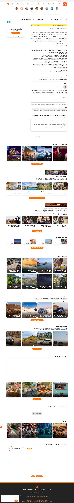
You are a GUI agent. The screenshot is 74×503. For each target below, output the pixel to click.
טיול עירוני (51, 28)
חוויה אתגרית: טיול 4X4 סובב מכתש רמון (60, 344)
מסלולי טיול (42, 490)
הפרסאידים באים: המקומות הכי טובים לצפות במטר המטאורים (45, 287)
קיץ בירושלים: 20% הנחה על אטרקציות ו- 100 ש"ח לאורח (29, 192)
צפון (42, 492)
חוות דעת (61, 120)
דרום (32, 492)
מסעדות (30, 490)
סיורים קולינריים (64, 408)
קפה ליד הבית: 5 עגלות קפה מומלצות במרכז (15, 395)
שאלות (56, 120)
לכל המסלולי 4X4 (37, 348)
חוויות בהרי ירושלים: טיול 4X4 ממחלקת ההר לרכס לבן (46, 344)
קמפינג (27, 490)
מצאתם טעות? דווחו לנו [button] (33, 105)
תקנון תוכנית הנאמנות (34, 500)
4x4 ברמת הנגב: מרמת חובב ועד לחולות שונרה (14, 344)
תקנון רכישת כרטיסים (41, 500)
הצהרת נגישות (29, 500)
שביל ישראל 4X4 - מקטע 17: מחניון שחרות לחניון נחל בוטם (14, 316)
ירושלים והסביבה (36, 110)
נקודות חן (37, 490)
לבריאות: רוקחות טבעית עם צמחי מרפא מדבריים (45, 226)
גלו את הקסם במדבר (37, 231)
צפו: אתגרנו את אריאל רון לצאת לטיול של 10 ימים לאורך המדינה (14, 271)
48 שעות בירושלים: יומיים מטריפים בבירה (61, 192)
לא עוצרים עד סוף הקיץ (62, 436)
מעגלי (57, 28)
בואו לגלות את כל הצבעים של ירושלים (37, 197)
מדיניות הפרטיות (14, 497)
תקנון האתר (46, 500)
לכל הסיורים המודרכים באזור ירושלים (62, 110)
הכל (65, 120)
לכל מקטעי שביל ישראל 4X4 (37, 320)
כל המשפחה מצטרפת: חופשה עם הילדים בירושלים (14, 287)
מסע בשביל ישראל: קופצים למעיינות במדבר (16, 436)
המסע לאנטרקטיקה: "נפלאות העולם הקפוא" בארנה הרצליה (45, 158)
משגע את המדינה (48, 436)
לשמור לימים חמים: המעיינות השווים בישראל (30, 287)
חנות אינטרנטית (32, 489)
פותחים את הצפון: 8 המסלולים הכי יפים (60, 287)
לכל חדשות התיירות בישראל (37, 247)
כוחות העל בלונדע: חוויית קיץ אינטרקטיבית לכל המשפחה (30, 158)
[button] (13, 8)
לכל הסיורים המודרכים (35, 25)
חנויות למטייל (39, 489)
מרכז (40, 492)
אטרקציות (46, 490)
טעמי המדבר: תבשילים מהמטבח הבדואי (60, 271)
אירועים (34, 490)
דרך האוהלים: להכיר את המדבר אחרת (30, 436)
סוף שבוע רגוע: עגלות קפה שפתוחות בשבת (44, 395)
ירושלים (41, 110)
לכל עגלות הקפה (37, 399)
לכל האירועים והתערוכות (37, 163)
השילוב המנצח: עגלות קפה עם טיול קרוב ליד (29, 395)
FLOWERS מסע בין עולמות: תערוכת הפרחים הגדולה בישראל (14, 158)
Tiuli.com (50, 501)
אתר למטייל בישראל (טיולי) (34, 501)
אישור (16, 500)
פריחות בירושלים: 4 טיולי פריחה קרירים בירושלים (46, 192)
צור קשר (48, 489)
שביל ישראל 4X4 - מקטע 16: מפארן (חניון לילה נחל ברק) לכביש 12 (45, 316)
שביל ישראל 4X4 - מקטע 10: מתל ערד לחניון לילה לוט (30, 316)
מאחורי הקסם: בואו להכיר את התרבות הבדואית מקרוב (14, 226)
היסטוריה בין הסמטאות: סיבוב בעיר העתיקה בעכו (29, 271)
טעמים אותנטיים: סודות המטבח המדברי (61, 226)
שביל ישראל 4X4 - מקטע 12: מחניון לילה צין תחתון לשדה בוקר (60, 316)
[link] (10, 22)
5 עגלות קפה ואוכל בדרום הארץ (61, 396)
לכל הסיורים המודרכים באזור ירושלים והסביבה (49, 110)
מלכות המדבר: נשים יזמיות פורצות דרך (30, 226)
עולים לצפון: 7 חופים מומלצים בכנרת (45, 271)
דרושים (44, 489)
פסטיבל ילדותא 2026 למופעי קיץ (60, 159)
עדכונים (52, 120)
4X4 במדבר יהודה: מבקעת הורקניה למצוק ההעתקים (29, 344)
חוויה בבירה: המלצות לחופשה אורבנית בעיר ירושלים (14, 192)
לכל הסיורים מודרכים (37, 413)
